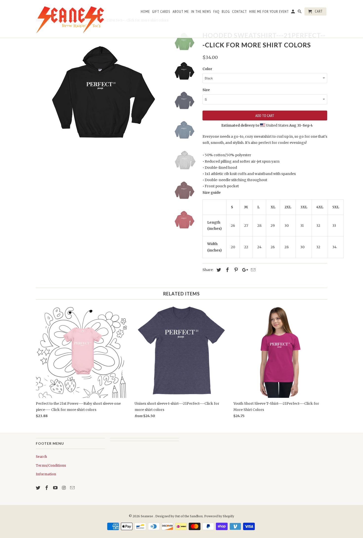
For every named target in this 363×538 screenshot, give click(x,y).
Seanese (147, 516)
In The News (201, 11)
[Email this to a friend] (252, 270)
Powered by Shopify (219, 516)
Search (41, 457)
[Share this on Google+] (244, 270)
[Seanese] (70, 19)
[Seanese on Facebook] (47, 488)
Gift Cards (161, 11)
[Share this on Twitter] (218, 270)
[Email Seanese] (73, 488)
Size (206, 90)
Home (145, 11)
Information (46, 474)
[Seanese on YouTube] (56, 488)
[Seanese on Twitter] (38, 488)
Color (207, 69)
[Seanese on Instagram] (64, 488)
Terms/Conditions (51, 465)
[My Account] (293, 12)
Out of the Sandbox (189, 516)
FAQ (216, 11)
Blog (226, 11)
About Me (181, 11)
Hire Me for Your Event (269, 11)
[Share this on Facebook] (227, 270)
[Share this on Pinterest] (235, 270)
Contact (239, 11)
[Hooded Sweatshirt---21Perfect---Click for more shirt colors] (100, 94)
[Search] (300, 12)
